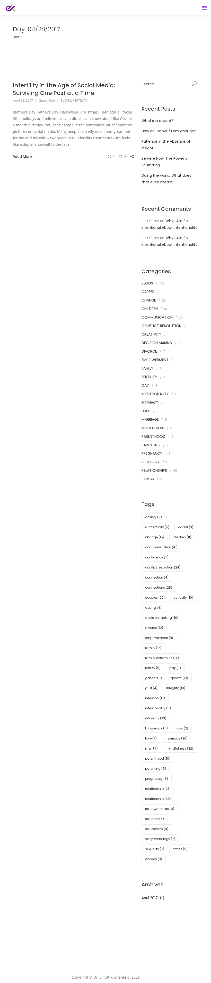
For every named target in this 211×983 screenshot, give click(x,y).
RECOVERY (151, 462)
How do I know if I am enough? (169, 131)
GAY (145, 385)
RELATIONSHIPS (154, 470)
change (154, 537)
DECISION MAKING (157, 342)
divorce (154, 627)
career (185, 527)
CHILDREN (150, 308)
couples (155, 597)
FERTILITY (80, 100)
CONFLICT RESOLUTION (161, 325)
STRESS (148, 479)
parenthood (157, 758)
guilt (151, 688)
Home (17, 37)
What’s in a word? (157, 120)
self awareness (159, 809)
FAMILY (147, 368)
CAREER (148, 291)
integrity (175, 688)
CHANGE (149, 300)
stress (180, 849)
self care (154, 819)
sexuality (154, 849)
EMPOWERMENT (155, 359)
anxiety (153, 517)
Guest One (47, 100)
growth (179, 678)
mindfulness (179, 748)
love (151, 738)
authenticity (157, 527)
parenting (155, 768)
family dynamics (162, 658)
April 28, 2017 (23, 100)
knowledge (156, 728)
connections (158, 587)
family (153, 648)
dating (153, 607)
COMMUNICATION (157, 317)
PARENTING (151, 445)
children (182, 537)
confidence (157, 557)
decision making (161, 617)
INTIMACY (150, 402)
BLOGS (65, 100)
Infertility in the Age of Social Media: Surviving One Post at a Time (64, 89)
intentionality (158, 708)
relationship (158, 788)
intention (155, 698)
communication (161, 547)
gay (175, 668)
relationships (159, 799)
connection (157, 577)
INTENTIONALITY (155, 393)
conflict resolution (162, 567)
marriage (176, 738)
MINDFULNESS (153, 427)
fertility (153, 668)
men (151, 748)
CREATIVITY (151, 334)
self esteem (156, 829)
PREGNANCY (152, 453)
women (153, 859)
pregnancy (156, 778)
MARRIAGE (150, 419)
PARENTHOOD (153, 436)
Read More (22, 156)
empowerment (159, 638)
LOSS (146, 410)
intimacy (155, 718)
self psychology (160, 839)
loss (182, 728)
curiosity (183, 597)
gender (153, 678)
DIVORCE (149, 351)
